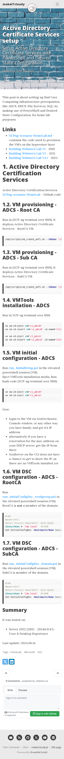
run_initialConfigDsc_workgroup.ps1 (29, 497)
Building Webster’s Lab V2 (27, 153)
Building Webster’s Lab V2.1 (28, 158)
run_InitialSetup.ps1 (23, 368)
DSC (40, 652)
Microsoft (29, 652)
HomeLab (15, 652)
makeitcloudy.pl (40, 747)
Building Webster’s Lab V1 (27, 149)
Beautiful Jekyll (39, 752)
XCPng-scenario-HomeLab (21, 194)
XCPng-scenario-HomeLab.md (30, 135)
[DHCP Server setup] (58, 673)
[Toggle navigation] (57, 4)
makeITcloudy (14, 4)
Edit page (56, 747)
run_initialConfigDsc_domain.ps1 (33, 564)
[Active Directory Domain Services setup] (6, 673)
